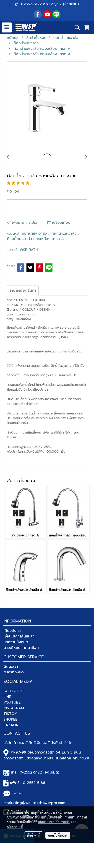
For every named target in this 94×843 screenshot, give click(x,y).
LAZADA (10, 725)
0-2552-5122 (31, 772)
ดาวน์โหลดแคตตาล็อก (21, 647)
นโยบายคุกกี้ (15, 827)
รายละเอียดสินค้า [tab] (22, 290)
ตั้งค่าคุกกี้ (33, 835)
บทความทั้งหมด (15, 642)
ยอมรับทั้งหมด (57, 835)
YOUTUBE (12, 702)
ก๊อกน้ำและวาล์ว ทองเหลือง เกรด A (35, 239)
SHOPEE (10, 719)
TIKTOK (10, 714)
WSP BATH (29, 250)
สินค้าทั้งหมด (13, 672)
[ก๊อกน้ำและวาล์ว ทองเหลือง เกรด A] (47, 105)
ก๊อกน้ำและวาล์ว (35, 233)
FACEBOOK (13, 691)
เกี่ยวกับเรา (12, 630)
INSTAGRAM (13, 708)
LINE (7, 696)
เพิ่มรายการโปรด (24, 222)
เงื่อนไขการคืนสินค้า (18, 636)
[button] (75, 27)
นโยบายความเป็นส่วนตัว (54, 822)
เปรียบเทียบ (60, 222)
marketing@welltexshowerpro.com (34, 803)
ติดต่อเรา (10, 666)
